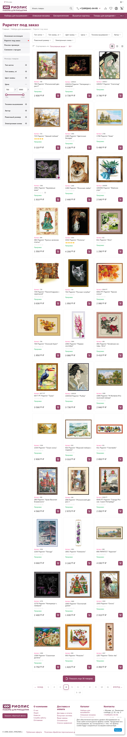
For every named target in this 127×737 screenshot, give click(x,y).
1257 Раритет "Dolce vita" (106, 656)
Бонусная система (64, 716)
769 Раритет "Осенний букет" (46, 344)
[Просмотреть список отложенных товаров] (111, 8)
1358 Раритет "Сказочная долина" (44, 657)
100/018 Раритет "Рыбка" (75, 396)
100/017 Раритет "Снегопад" (108, 84)
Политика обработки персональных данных (62, 732)
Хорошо (118, 730)
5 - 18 (78, 692)
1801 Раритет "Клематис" (75, 552)
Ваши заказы (62, 718)
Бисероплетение (87, 717)
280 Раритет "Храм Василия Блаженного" (45, 501)
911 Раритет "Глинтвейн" (106, 448)
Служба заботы (40, 718)
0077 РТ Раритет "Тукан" (44, 396)
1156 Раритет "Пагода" (43, 552)
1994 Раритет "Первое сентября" (74, 345)
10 (102, 687)
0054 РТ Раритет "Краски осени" (106, 293)
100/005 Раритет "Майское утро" (107, 189)
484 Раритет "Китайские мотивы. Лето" (107, 345)
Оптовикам (38, 720)
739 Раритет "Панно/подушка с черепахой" (46, 293)
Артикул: (37, 81)
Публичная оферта (34, 732)
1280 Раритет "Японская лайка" (78, 188)
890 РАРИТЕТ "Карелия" (106, 552)
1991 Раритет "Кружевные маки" (44, 189)
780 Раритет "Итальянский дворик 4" (47, 85)
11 (108, 687)
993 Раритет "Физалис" (74, 656)
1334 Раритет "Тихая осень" (45, 448)
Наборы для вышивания (85, 711)
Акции (36, 713)
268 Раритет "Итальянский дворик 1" (78, 501)
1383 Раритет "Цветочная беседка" (75, 137)
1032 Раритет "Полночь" (75, 240)
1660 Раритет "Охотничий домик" (75, 605)
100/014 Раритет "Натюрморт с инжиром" (78, 85)
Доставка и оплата (64, 713)
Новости (37, 715)
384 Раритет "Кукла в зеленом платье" (46, 241)
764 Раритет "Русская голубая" (77, 292)
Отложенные (62, 720)
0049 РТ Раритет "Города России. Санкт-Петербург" (108, 501)
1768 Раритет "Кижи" (104, 136)
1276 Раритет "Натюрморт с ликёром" (45, 605)
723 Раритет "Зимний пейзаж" (46, 136)
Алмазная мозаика (88, 715)
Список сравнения (64, 723)
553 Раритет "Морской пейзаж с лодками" (78, 449)
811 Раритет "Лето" (104, 240)
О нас (36, 710)
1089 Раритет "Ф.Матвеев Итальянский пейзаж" (109, 397)
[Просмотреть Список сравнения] (105, 8)
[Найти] (71, 8)
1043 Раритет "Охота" (105, 604)
